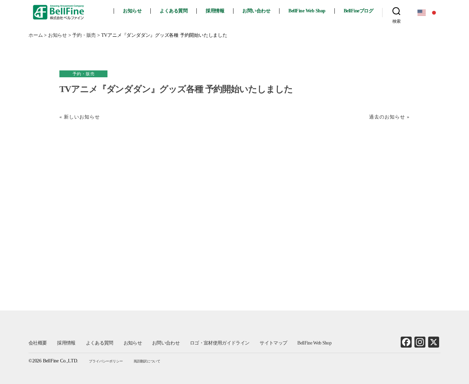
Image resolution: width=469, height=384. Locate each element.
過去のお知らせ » (389, 117)
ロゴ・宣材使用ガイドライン (219, 343)
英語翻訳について (147, 361)
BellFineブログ (359, 10)
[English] (421, 12)
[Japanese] (434, 12)
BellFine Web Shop (306, 10)
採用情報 (215, 10)
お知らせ (132, 10)
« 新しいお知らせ (79, 117)
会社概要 (37, 343)
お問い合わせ (256, 10)
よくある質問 (173, 10)
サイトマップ (273, 343)
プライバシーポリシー (106, 361)
